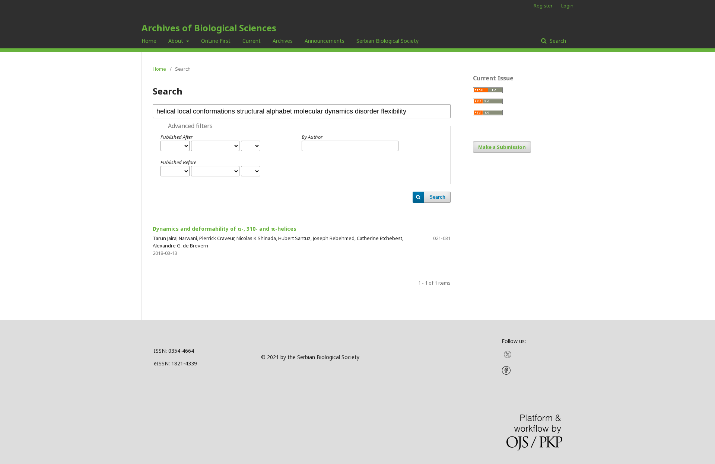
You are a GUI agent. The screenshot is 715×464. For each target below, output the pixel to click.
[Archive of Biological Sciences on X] (508, 356)
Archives (283, 40)
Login (567, 5)
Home (149, 40)
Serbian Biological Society (387, 40)
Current (251, 40)
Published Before (178, 162)
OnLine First (216, 40)
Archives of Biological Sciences (209, 28)
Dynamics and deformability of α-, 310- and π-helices (224, 228)
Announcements (324, 40)
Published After (177, 137)
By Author (312, 137)
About (176, 40)
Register (543, 5)
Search (557, 40)
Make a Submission (502, 147)
